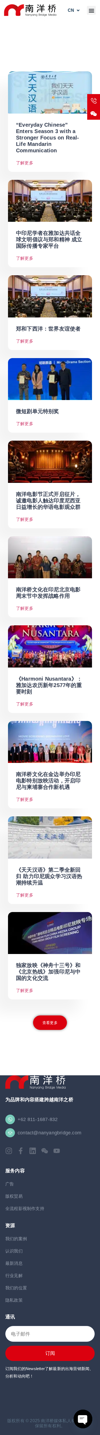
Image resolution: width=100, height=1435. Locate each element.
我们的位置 (16, 1288)
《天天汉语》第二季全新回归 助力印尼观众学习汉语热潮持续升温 (49, 876)
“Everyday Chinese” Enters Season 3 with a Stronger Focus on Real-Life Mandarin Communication (47, 137)
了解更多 (24, 163)
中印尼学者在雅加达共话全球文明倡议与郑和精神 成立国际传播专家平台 (49, 239)
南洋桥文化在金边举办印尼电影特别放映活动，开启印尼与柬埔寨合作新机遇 (48, 780)
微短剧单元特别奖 (37, 411)
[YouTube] (56, 1150)
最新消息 (14, 1263)
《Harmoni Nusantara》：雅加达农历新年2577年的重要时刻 (49, 685)
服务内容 (15, 1170)
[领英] (32, 1150)
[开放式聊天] (83, 1419)
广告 (9, 1184)
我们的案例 (16, 1238)
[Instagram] (8, 1150)
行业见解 (14, 1275)
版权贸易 (14, 1196)
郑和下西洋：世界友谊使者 (48, 329)
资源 (10, 1225)
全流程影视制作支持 (24, 1208)
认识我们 (14, 1251)
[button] (91, 10)
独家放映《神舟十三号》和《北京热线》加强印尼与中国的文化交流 (48, 971)
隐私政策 (14, 1300)
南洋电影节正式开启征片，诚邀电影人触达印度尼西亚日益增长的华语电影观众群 (49, 500)
